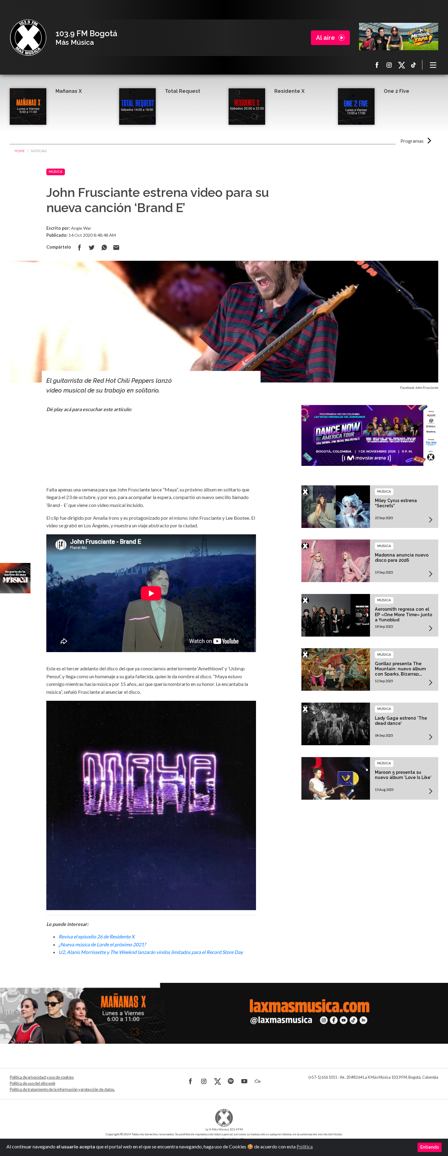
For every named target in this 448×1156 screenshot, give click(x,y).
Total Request (182, 91)
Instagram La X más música (389, 64)
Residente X (289, 91)
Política (305, 1146)
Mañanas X (68, 91)
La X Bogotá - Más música (28, 37)
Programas (412, 141)
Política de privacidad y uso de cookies (42, 1077)
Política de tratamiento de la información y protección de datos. (62, 1089)
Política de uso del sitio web (32, 1083)
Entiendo (429, 1147)
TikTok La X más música (413, 64)
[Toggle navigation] (433, 65)
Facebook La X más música (377, 64)
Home (20, 151)
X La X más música (401, 64)
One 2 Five (396, 91)
